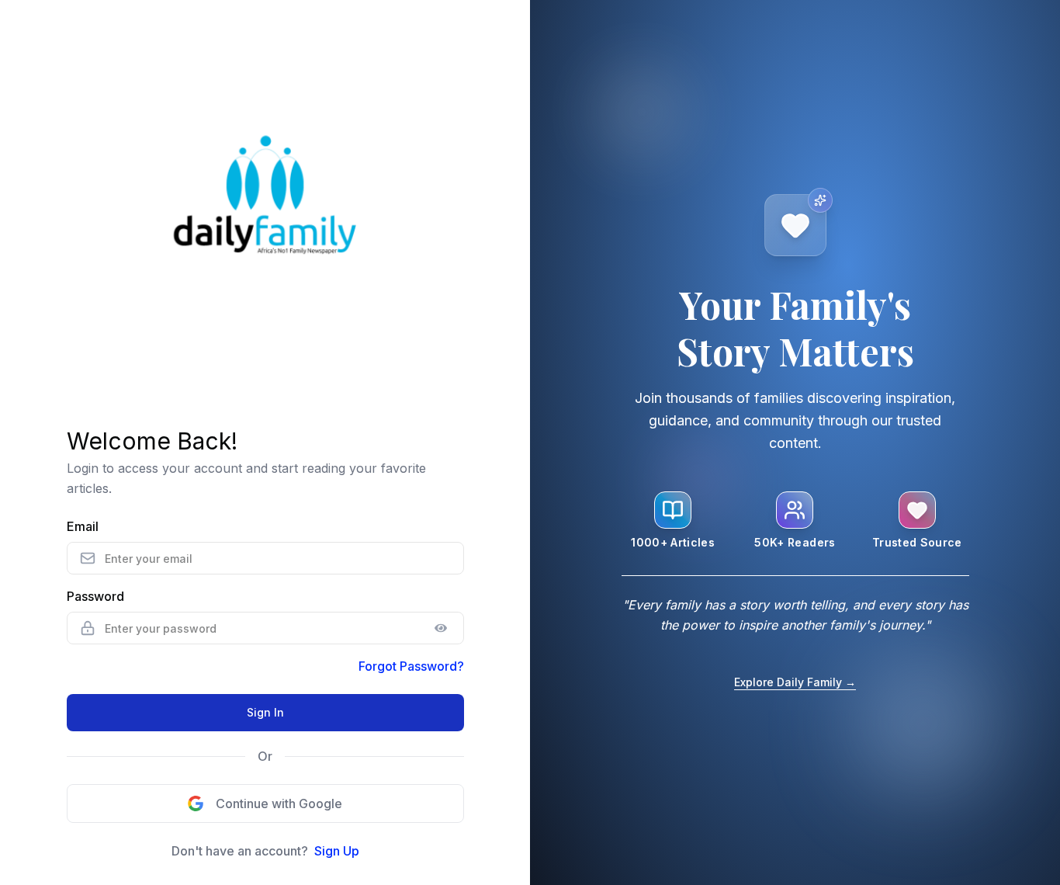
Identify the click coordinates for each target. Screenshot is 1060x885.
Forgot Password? (411, 666)
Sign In (265, 712)
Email (83, 526)
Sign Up (336, 851)
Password (95, 596)
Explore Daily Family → (795, 682)
